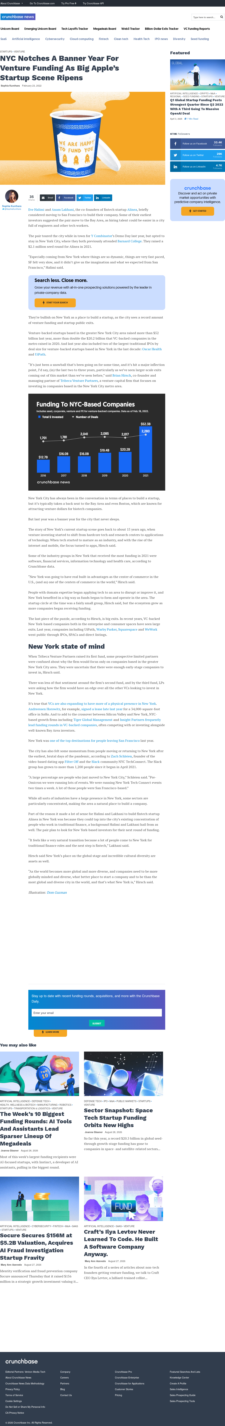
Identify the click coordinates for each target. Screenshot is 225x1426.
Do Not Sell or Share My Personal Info (25, 1406)
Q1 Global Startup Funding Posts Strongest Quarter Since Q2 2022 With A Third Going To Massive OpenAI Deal (196, 106)
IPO (106, 1101)
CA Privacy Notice (14, 1412)
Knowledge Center (179, 1377)
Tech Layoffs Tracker (74, 29)
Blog (62, 1389)
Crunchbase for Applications (129, 1383)
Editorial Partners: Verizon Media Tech (25, 1371)
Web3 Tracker (130, 29)
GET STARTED (199, 211)
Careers (64, 1377)
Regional (175, 96)
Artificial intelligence (26, 39)
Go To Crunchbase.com (42, 3)
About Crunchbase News (18, 1377)
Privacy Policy (12, 1389)
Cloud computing (82, 39)
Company (65, 1371)
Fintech (104, 39)
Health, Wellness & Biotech (17, 1104)
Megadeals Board (104, 29)
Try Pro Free (68, 3)
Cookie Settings (13, 1401)
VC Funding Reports (197, 29)
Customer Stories (124, 1389)
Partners (64, 1383)
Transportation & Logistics (32, 1108)
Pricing (118, 1395)
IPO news (161, 39)
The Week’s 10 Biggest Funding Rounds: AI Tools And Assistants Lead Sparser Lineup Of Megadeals (36, 1128)
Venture (19, 51)
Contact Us (66, 1395)
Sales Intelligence (179, 1389)
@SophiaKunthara (12, 208)
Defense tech (40, 1101)
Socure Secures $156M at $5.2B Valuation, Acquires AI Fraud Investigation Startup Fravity (36, 1246)
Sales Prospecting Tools (182, 1401)
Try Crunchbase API (93, 3)
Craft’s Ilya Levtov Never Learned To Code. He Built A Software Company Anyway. (121, 1242)
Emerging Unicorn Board (40, 29)
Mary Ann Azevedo (11, 1264)
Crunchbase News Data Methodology (24, 1383)
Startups (6, 51)
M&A (112, 1101)
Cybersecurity (55, 39)
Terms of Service (14, 1395)
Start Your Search (57, 303)
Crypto (204, 93)
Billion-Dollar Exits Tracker (161, 29)
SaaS (3, 39)
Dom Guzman (57, 892)
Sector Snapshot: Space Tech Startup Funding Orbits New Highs (118, 1118)
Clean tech (121, 39)
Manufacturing (47, 1104)
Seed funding (200, 39)
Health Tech (142, 39)
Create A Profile (178, 1383)
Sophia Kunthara (10, 85)
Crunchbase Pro (123, 1371)
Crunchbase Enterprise (127, 1377)
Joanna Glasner (10, 1150)
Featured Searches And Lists (185, 1371)
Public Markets (126, 1101)
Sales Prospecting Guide (183, 1395)
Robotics (65, 1104)
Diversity (179, 39)
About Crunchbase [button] (10, 3)
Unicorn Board (9, 29)
